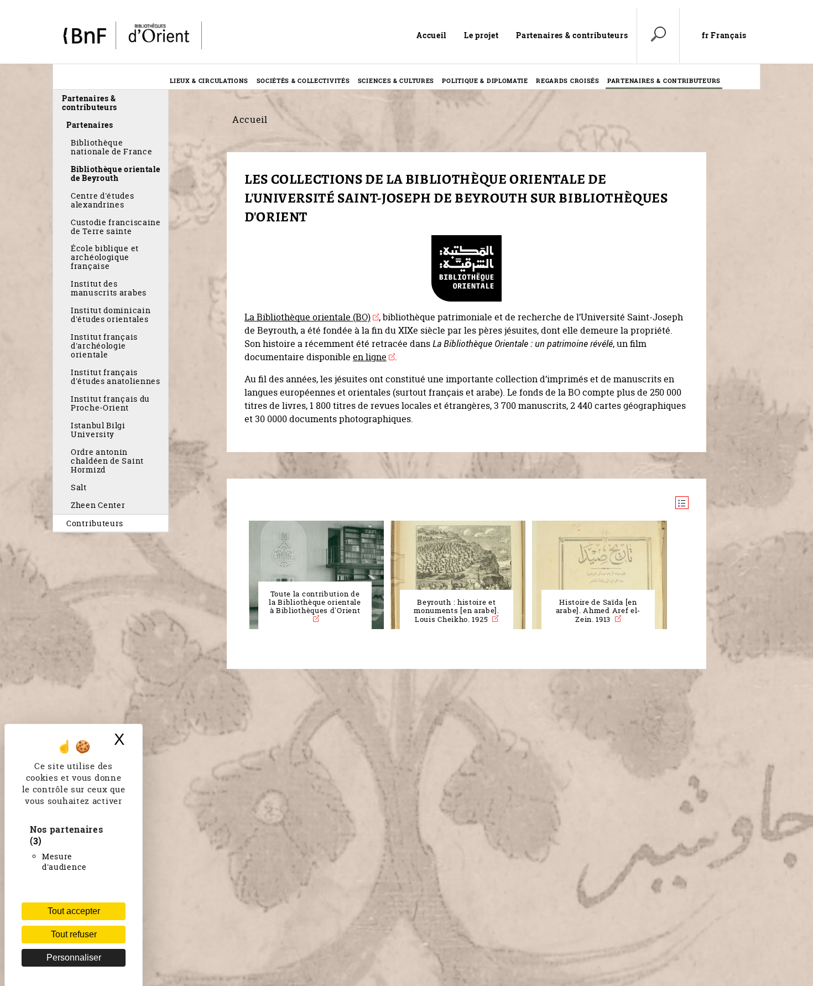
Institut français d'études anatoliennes (115, 376)
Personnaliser (73, 957)
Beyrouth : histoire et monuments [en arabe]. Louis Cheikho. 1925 (456, 611)
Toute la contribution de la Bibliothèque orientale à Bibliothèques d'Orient (315, 602)
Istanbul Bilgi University (98, 429)
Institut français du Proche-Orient (110, 403)
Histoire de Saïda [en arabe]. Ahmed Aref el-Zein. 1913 (598, 611)
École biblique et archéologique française (105, 257)
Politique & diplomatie (485, 80)
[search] (658, 35)
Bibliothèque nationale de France (111, 147)
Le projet (481, 35)
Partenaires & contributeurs (572, 35)
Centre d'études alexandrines (102, 200)
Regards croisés (568, 80)
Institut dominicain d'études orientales (110, 314)
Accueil (431, 35)
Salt (79, 487)
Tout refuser (74, 934)
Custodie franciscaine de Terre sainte (116, 226)
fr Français (724, 35)
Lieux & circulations (209, 80)
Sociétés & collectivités (303, 80)
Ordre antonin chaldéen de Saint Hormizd (107, 461)
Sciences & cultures (396, 80)
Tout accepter (74, 911)
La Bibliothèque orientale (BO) (307, 317)
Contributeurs (94, 523)
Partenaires (89, 125)
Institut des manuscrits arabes (109, 288)
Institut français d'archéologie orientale (104, 345)
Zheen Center (98, 505)
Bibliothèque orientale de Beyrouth (115, 173)
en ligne (370, 357)
